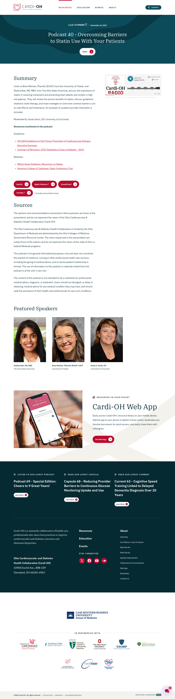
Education (83, 7)
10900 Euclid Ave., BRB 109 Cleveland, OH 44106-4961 (33, 567)
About (112, 7)
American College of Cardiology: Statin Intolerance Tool (45, 168)
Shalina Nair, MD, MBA (23, 365)
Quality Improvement (129, 557)
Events (99, 7)
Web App (123, 568)
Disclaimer (59, 695)
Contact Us (124, 578)
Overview (124, 537)
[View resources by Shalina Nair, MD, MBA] (30, 361)
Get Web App (100, 439)
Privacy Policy (48, 695)
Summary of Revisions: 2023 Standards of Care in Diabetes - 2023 (50, 149)
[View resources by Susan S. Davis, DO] (107, 361)
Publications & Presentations (132, 563)
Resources (65, 7)
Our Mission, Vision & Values (131, 542)
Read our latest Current (134, 474)
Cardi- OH (108, 97)
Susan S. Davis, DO (98, 365)
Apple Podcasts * (41, 184)
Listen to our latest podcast (36, 474)
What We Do (125, 552)
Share (85, 51)
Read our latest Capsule (83, 474)
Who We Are (125, 547)
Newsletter (124, 573)
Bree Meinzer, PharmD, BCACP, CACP (67, 365)
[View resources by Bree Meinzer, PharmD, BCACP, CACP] (68, 361)
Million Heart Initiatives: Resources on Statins (40, 164)
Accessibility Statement (73, 695)
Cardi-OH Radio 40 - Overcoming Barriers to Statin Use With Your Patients (133, 97)
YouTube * (20, 192)
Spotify (19, 184)
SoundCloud (66, 184)
